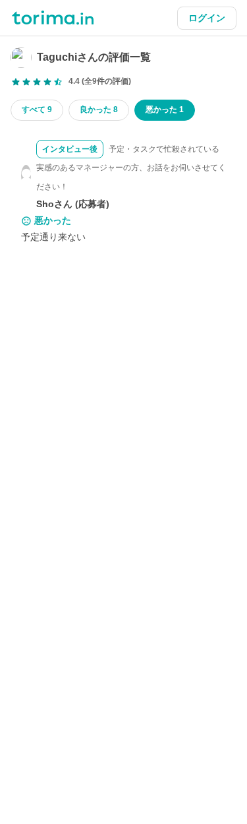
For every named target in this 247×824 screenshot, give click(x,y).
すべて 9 (37, 109)
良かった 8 (99, 109)
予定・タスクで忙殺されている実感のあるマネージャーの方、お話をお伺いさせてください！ (131, 168)
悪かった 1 (165, 109)
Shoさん (54, 204)
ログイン (206, 18)
